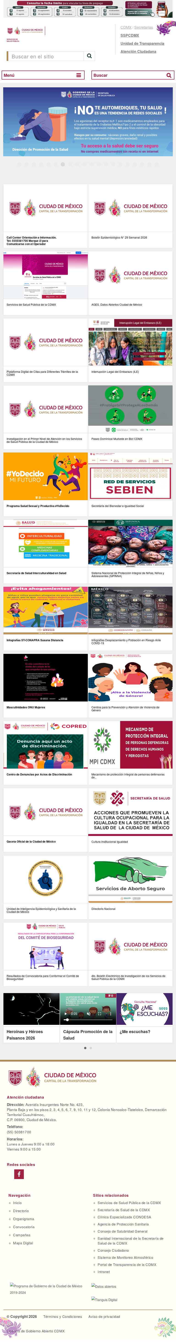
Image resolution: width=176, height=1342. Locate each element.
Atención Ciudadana (138, 51)
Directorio (21, 1210)
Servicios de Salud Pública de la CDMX (31, 304)
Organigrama (23, 1218)
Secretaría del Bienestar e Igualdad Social (117, 506)
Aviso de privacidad (104, 1316)
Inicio (17, 1202)
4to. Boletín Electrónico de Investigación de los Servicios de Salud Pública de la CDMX (128, 977)
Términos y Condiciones (62, 1316)
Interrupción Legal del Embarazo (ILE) (115, 371)
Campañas (21, 1234)
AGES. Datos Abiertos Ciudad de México (116, 304)
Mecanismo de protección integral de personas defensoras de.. (128, 775)
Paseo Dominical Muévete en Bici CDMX (116, 439)
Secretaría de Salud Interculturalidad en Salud (36, 573)
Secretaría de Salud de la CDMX (124, 1209)
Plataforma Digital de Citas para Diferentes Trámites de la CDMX (42, 373)
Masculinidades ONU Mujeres (26, 707)
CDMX (126, 27)
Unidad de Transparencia (142, 43)
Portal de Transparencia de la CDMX (127, 1264)
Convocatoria (23, 1226)
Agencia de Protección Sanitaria (123, 1224)
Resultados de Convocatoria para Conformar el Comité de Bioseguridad (43, 977)
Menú (9, 75)
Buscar (100, 75)
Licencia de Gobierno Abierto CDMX (36, 1330)
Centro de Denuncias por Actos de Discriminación (39, 774)
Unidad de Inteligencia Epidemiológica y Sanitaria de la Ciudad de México (41, 910)
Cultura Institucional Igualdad (109, 841)
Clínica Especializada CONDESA (124, 1216)
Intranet (104, 1271)
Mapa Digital (23, 1242)
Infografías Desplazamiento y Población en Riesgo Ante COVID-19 (126, 641)
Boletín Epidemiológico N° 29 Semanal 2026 (119, 237)
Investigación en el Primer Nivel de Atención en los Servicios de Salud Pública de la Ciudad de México (44, 440)
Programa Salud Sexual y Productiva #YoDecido (38, 506)
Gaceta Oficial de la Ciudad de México (31, 841)
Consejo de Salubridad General (123, 1231)
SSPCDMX (130, 35)
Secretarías (143, 27)
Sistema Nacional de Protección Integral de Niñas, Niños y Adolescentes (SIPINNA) (127, 574)
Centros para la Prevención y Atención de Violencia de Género (125, 708)
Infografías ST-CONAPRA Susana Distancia (35, 640)
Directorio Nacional (103, 909)
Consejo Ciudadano (113, 1250)
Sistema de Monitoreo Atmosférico (125, 1257)
